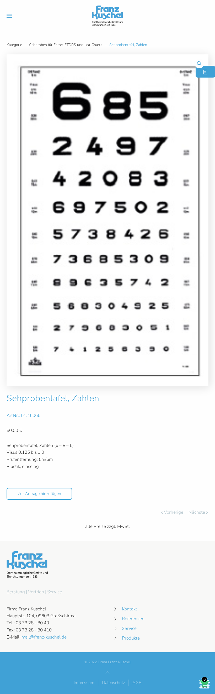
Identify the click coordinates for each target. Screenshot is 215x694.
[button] (9, 16)
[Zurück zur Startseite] (107, 16)
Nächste (197, 512)
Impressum (84, 683)
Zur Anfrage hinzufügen (39, 494)
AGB (137, 683)
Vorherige (173, 512)
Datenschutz (113, 683)
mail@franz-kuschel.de (44, 637)
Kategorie (14, 44)
